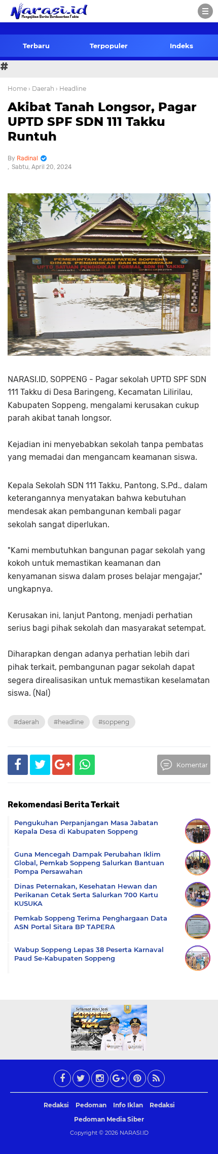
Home (17, 88)
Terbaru (36, 46)
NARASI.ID (134, 1132)
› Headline (71, 88)
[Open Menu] (205, 11)
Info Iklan (128, 1105)
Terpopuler (109, 46)
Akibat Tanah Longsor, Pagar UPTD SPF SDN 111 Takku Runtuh (102, 121)
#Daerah (26, 722)
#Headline (69, 722)
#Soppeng (113, 722)
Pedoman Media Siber (109, 1119)
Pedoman (91, 1105)
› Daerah (41, 88)
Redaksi (56, 1105)
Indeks (181, 46)
